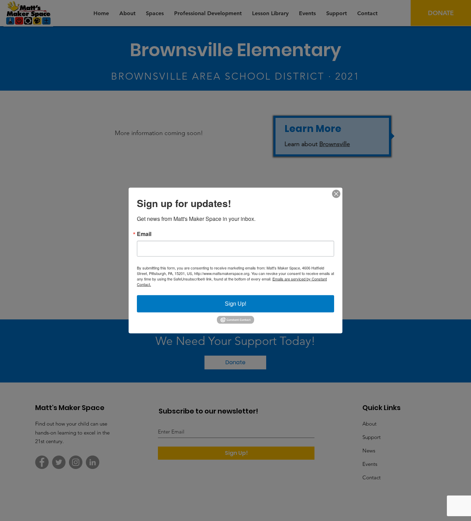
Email (144, 234)
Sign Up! (235, 304)
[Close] (336, 194)
